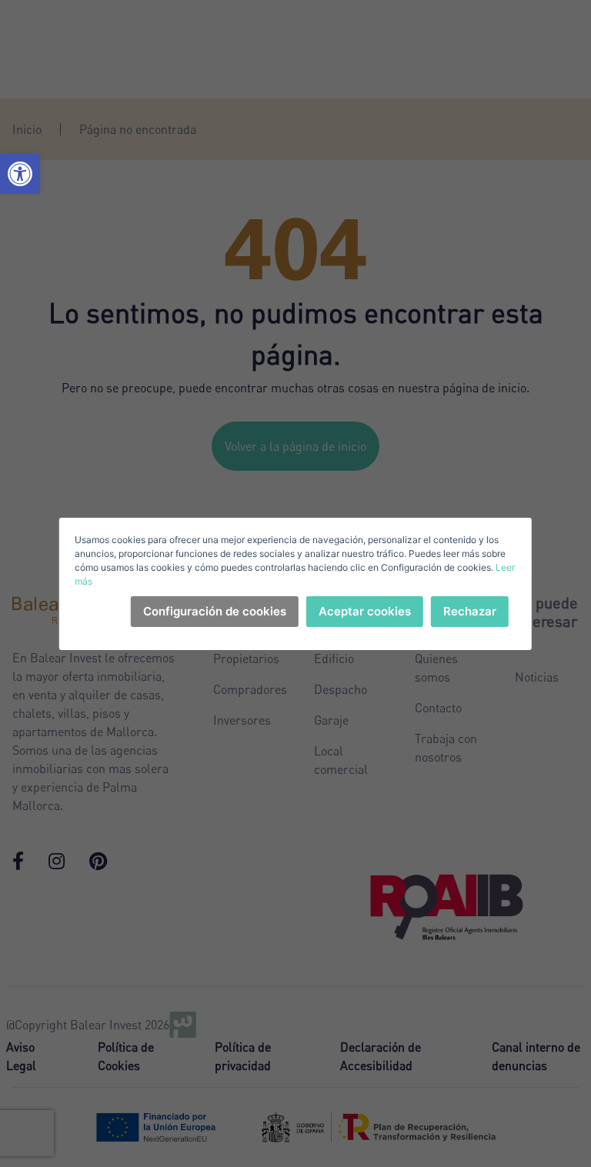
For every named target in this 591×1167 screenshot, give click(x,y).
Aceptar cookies (365, 611)
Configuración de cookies (214, 611)
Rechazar (469, 611)
